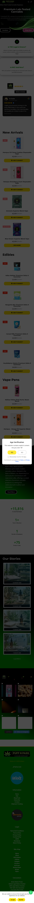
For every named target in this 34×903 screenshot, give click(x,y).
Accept (13, 899)
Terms (21, 460)
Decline (21, 899)
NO (22, 452)
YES (12, 452)
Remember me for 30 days (18, 457)
